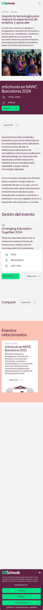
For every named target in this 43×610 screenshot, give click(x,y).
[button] (40, 572)
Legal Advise (33, 607)
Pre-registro (9, 276)
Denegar (21, 596)
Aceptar (21, 590)
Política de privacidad (21, 607)
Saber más (31, 276)
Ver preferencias (21, 603)
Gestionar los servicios (21, 585)
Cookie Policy (10, 607)
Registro (7, 108)
